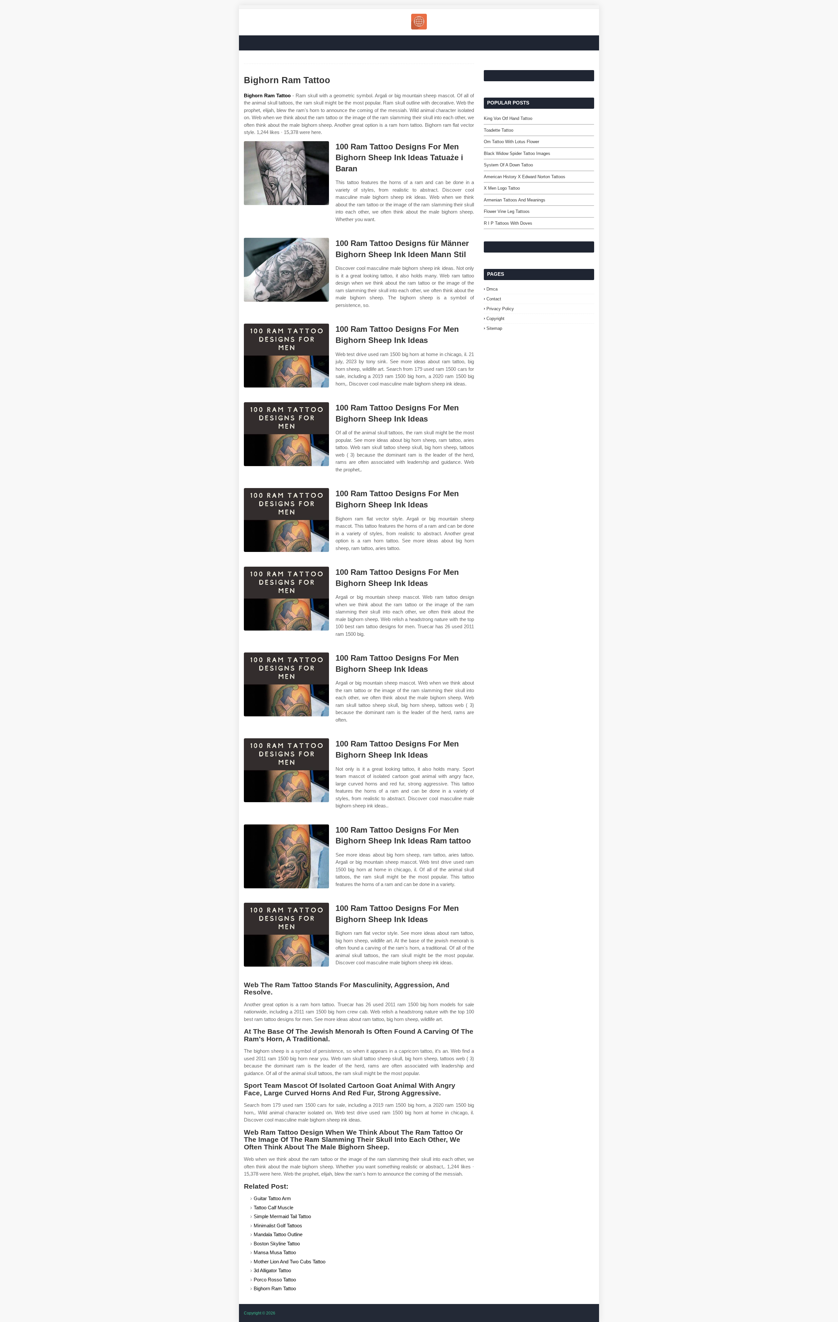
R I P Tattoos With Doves (508, 223)
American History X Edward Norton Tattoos (524, 176)
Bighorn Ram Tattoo (267, 95)
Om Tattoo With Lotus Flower (511, 141)
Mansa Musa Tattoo (275, 1252)
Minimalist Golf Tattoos (278, 1225)
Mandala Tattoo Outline (278, 1234)
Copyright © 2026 (259, 1313)
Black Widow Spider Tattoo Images (517, 153)
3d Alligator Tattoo (272, 1270)
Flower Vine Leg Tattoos (507, 211)
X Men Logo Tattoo (502, 188)
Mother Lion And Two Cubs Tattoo (289, 1261)
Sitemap (494, 328)
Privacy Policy (500, 308)
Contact (493, 298)
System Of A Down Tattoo (508, 164)
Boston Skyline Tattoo (277, 1243)
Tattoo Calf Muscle (273, 1207)
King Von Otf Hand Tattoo (508, 118)
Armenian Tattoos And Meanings (514, 200)
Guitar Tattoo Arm (272, 1198)
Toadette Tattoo (498, 130)
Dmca (492, 289)
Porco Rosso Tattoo (275, 1279)
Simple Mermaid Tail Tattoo (282, 1216)
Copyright (495, 318)
